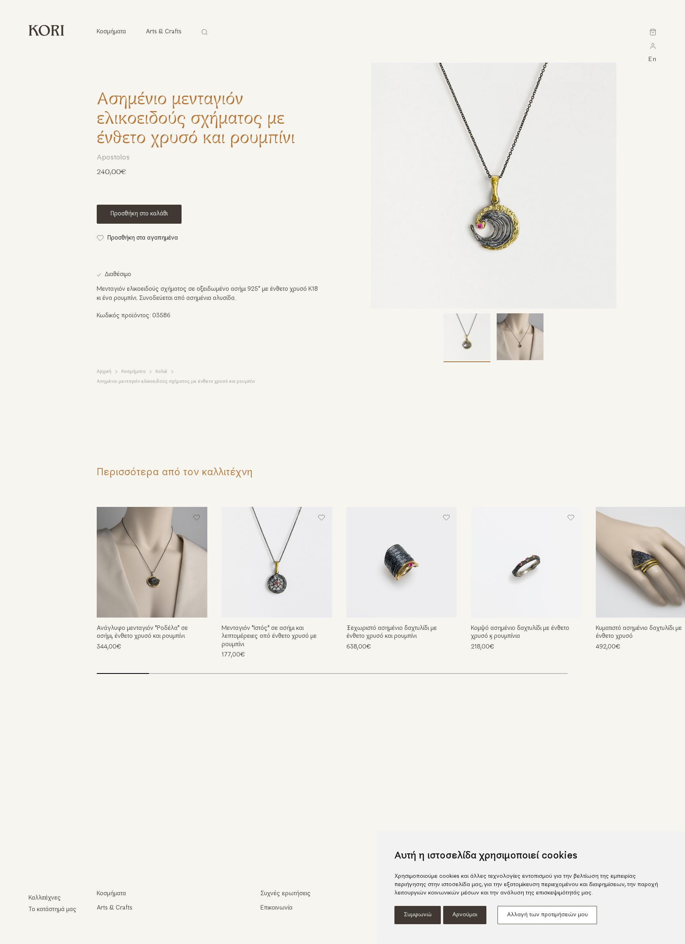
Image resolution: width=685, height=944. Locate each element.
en (652, 60)
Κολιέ (161, 372)
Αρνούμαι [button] (464, 915)
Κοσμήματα (133, 372)
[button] (665, 570)
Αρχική (104, 372)
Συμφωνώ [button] (418, 915)
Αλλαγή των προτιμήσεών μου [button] (547, 915)
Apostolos (113, 157)
